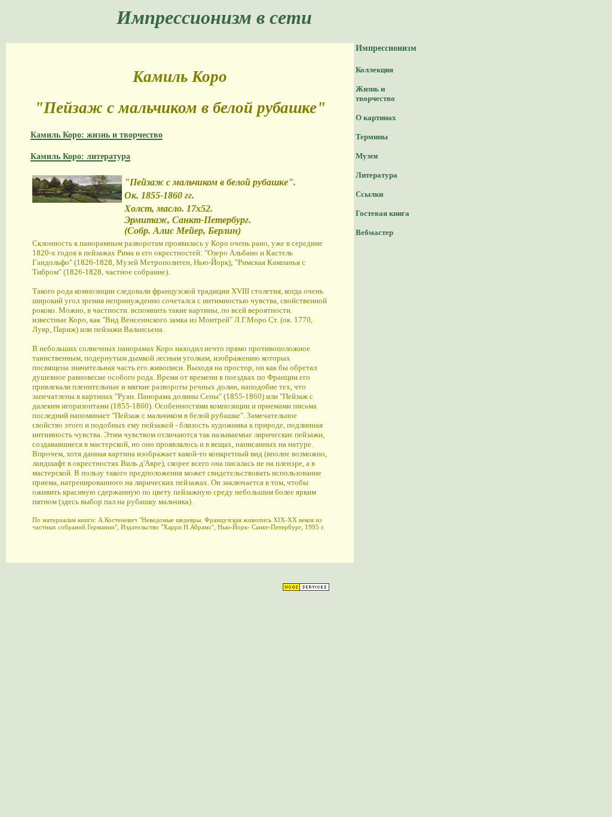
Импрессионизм (386, 48)
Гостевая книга (382, 213)
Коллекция (374, 69)
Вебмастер (374, 232)
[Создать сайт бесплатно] (306, 588)
